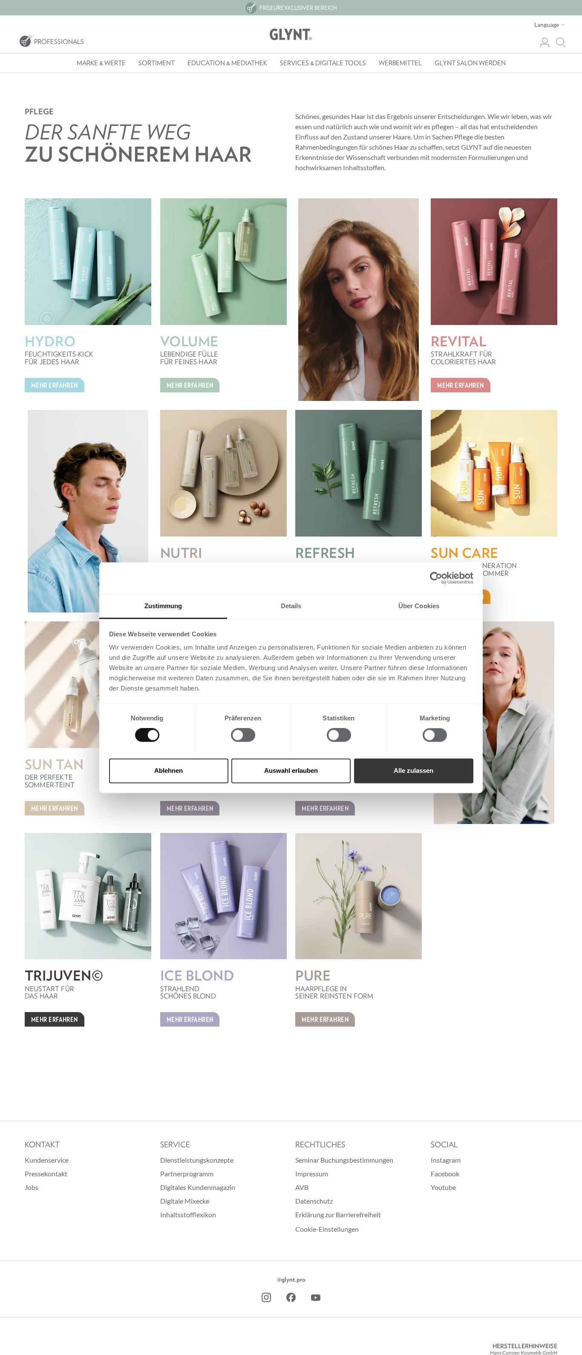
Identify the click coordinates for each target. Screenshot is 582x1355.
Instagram (446, 1160)
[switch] (243, 735)
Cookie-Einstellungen (327, 1229)
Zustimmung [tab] (163, 605)
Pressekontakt (46, 1173)
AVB (301, 1187)
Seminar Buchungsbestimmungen (344, 1160)
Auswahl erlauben (291, 770)
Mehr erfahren (54, 385)
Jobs (31, 1187)
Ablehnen (168, 770)
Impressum (311, 1173)
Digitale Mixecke (184, 1201)
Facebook (445, 1173)
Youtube (443, 1187)
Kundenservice (47, 1160)
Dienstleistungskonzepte (196, 1160)
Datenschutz (314, 1201)
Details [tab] (291, 605)
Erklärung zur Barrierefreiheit (338, 1214)
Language (547, 24)
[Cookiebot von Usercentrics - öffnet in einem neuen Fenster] (436, 578)
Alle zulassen (413, 770)
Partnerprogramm (186, 1173)
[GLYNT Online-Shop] (290, 35)
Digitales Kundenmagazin (197, 1187)
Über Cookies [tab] (418, 605)
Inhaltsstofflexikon (188, 1214)
